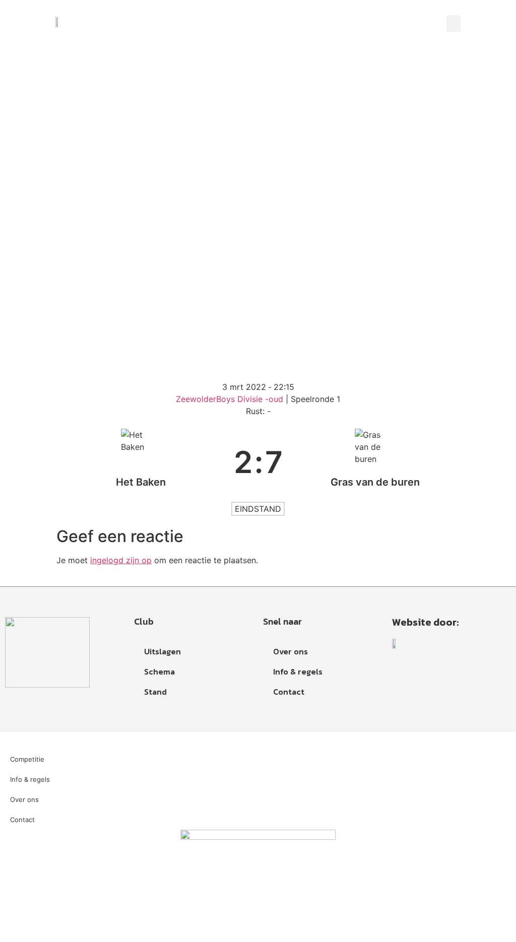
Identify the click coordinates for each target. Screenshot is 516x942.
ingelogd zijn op (121, 560)
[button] (453, 23)
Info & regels (297, 671)
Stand (155, 692)
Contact (288, 692)
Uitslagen (162, 651)
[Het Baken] (141, 462)
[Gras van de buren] (375, 462)
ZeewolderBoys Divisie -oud (231, 399)
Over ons (290, 651)
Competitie (27, 759)
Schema (159, 671)
